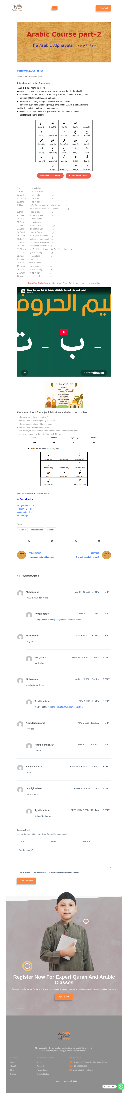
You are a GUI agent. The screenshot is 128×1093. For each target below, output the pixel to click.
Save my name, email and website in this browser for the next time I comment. (51, 873)
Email (54, 841)
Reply (106, 592)
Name (22, 841)
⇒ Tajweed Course (25, 505)
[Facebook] (29, 541)
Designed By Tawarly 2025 (66, 1081)
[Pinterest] (76, 541)
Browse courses (50, 176)
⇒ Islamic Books (24, 509)
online (50, 530)
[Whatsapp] (121, 1086)
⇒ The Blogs (22, 516)
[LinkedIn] (99, 541)
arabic (22, 530)
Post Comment (27, 881)
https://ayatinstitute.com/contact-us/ (67, 620)
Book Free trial (78, 176)
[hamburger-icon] (55, 8)
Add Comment (26, 850)
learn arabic (37, 530)
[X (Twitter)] (52, 541)
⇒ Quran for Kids (24, 512)
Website (86, 841)
